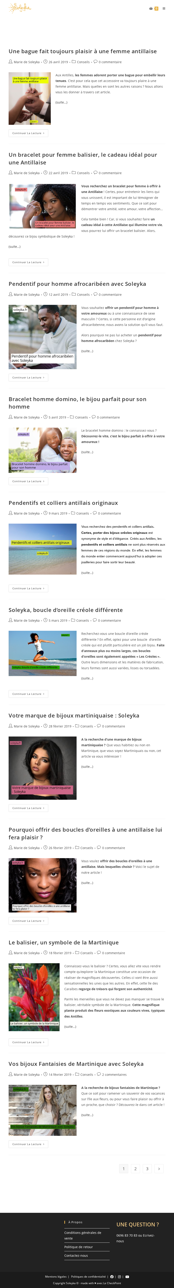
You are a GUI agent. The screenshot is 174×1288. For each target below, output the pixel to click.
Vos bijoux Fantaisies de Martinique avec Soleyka (76, 1063)
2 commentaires (114, 1074)
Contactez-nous (76, 1255)
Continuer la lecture (30, 134)
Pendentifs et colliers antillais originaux (63, 502)
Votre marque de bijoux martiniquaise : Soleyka (74, 715)
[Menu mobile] (162, 8)
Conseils (83, 62)
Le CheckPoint (112, 1283)
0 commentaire (110, 62)
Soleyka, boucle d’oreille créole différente (66, 610)
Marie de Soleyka (27, 62)
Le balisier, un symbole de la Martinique (64, 942)
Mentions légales (56, 1276)
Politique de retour (78, 1247)
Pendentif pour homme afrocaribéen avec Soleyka (77, 283)
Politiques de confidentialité (88, 1276)
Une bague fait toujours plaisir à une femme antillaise (83, 51)
